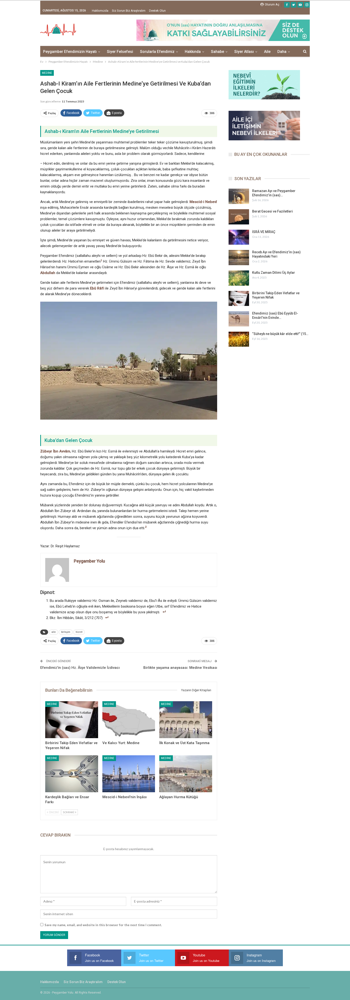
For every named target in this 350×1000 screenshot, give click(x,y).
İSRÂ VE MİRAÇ (263, 232)
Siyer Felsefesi (120, 51)
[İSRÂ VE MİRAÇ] (239, 237)
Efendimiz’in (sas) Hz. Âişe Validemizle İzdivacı (80, 667)
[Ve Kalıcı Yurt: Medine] (128, 719)
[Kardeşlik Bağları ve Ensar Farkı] (71, 773)
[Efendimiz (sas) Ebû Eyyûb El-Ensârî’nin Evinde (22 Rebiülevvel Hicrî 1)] (239, 318)
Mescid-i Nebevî (203, 202)
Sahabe (217, 51)
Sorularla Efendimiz (157, 51)
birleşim (65, 632)
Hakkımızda (100, 10)
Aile (267, 51)
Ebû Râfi (97, 288)
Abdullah (47, 273)
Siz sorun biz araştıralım (128, 10)
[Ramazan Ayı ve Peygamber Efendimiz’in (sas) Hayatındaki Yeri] (239, 196)
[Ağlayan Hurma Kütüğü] (185, 773)
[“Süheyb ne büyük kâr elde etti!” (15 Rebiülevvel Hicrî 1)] (239, 339)
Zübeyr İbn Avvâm (55, 451)
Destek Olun (157, 10)
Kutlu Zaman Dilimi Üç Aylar (273, 272)
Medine (47, 73)
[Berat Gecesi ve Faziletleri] (239, 216)
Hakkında (193, 51)
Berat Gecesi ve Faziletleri (272, 211)
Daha (281, 51)
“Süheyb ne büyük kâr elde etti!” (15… (280, 334)
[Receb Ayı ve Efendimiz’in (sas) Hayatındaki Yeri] (239, 257)
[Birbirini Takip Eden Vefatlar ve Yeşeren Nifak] (71, 719)
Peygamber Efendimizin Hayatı (70, 51)
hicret (79, 632)
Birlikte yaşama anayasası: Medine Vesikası (180, 667)
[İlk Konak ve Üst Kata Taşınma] (185, 719)
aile (53, 632)
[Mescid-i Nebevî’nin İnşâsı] (128, 773)
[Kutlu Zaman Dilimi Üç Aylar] (239, 278)
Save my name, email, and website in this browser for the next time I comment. (103, 925)
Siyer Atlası (244, 51)
